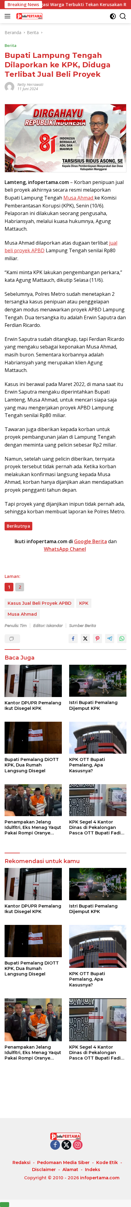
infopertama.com (99, 1177)
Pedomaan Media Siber (63, 1162)
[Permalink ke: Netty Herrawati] (9, 86)
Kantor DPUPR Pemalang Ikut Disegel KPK (33, 705)
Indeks (92, 1169)
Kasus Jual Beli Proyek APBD (39, 603)
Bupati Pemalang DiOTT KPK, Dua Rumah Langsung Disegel (32, 765)
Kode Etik (107, 1162)
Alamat (70, 1169)
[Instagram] (78, 1145)
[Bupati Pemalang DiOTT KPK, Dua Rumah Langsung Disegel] (33, 738)
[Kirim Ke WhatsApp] (121, 638)
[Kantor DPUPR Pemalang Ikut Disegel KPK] (33, 681)
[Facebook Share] (73, 638)
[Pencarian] (122, 16)
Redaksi (21, 1162)
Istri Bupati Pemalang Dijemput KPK (93, 705)
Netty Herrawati (30, 84)
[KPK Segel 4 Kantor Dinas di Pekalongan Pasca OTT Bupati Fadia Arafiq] (97, 800)
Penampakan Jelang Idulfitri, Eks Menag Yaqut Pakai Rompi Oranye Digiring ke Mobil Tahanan (33, 827)
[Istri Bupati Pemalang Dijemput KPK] (97, 681)
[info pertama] (45, 16)
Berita (10, 45)
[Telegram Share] (109, 638)
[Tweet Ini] (85, 638)
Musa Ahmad (78, 197)
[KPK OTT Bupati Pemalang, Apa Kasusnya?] (97, 738)
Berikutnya (18, 526)
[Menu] (9, 16)
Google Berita (90, 541)
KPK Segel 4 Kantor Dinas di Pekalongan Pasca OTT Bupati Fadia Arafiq (96, 827)
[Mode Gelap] (112, 16)
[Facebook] (55, 1145)
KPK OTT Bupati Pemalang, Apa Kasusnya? (87, 765)
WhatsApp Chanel (65, 549)
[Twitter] (66, 1145)
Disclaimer (44, 1169)
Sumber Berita (82, 625)
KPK (83, 603)
